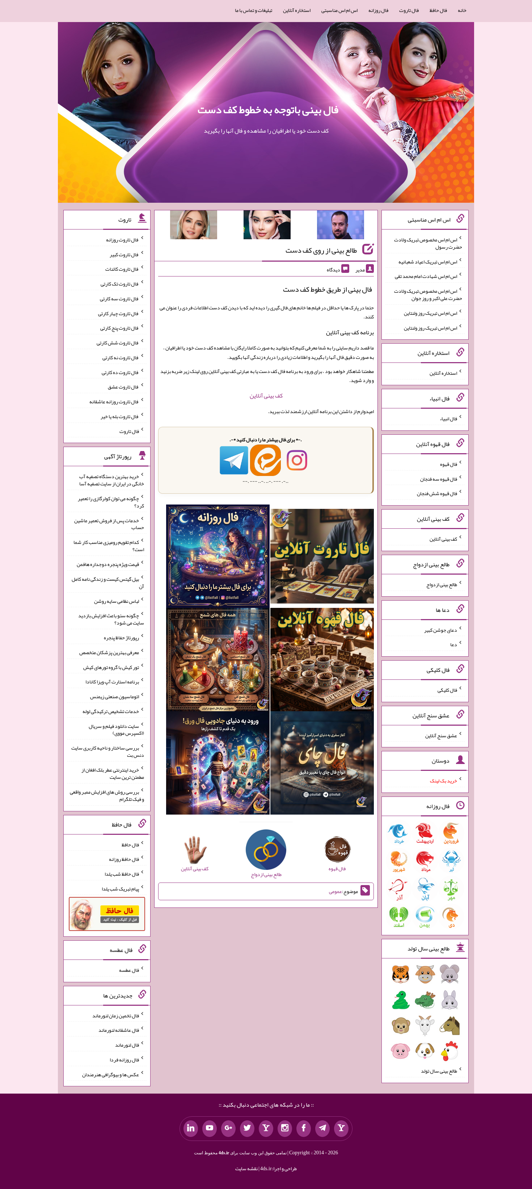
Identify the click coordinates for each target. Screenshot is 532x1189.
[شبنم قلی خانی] (193, 226)
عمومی (335, 891)
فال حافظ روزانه (124, 859)
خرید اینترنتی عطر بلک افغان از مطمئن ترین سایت (112, 773)
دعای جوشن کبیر (440, 629)
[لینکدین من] (190, 1128)
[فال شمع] (218, 661)
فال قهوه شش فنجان (437, 493)
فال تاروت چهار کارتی (118, 313)
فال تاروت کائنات (122, 269)
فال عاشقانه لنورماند (118, 1030)
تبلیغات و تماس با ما (253, 10)
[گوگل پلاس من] (228, 1128)
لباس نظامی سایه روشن (116, 601)
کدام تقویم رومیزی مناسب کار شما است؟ (108, 545)
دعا (453, 644)
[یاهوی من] (341, 1128)
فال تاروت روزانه (122, 240)
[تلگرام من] (322, 1128)
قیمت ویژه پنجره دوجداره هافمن (108, 564)
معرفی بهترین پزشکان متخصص (109, 652)
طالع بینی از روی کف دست (321, 250)
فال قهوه (448, 464)
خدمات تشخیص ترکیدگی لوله (111, 711)
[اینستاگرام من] (285, 1128)
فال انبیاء (448, 418)
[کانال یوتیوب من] (209, 1128)
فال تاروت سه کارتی (119, 298)
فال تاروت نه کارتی (120, 357)
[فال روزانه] (218, 558)
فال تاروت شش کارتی (118, 343)
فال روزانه (378, 10)
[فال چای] (322, 764)
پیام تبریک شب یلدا (120, 888)
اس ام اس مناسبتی (339, 10)
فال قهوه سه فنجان (438, 478)
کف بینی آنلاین (266, 396)
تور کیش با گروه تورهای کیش (111, 667)
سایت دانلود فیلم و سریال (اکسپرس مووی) (116, 729)
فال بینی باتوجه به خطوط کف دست (268, 109)
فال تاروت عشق (123, 387)
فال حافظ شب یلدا (122, 874)
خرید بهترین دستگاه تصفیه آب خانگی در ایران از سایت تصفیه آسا (111, 480)
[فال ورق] (218, 764)
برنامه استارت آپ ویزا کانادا (112, 682)
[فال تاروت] (322, 558)
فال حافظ (438, 10)
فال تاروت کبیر (124, 254)
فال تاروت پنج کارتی (119, 328)
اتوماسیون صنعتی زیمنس (114, 696)
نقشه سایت (246, 1168)
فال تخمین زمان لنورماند (115, 1015)
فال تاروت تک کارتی (120, 284)
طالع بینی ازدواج (441, 584)
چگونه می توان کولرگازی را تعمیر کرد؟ (111, 502)
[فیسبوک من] (303, 1128)
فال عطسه (129, 970)
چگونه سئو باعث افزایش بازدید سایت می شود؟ (111, 619)
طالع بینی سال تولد (439, 1071)
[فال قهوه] (322, 661)
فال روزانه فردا (124, 1060)
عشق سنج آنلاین (441, 735)
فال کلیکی (447, 690)
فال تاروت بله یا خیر (120, 416)
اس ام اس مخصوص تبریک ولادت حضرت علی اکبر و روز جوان (428, 294)
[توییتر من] (247, 1128)
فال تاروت (409, 10)
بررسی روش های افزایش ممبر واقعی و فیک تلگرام (107, 795)
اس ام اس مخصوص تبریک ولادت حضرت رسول (428, 243)
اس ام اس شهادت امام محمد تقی (426, 276)
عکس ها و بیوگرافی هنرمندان (110, 1074)
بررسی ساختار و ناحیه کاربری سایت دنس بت (107, 751)
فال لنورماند (127, 1045)
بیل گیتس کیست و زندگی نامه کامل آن (108, 582)
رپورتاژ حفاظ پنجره (121, 637)
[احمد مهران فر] (340, 226)
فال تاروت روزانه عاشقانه (114, 401)
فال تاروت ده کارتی (120, 372)
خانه (462, 10)
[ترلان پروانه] (267, 226)
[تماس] (266, 1128)
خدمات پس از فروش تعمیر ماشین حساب (109, 523)
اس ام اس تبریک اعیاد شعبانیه (427, 261)
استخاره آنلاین (297, 10)
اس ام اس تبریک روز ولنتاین (430, 313)
